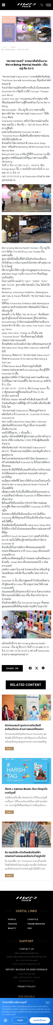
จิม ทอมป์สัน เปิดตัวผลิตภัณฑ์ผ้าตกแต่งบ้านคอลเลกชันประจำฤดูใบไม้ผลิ (25, 856)
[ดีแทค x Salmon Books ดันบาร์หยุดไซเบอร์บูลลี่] (26, 771)
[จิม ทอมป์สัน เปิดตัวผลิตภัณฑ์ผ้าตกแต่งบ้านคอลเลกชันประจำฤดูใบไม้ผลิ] (26, 834)
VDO (30, 928)
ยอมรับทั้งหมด (40, 1020)
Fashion (12, 924)
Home (4, 47)
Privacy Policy (26, 986)
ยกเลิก (20, 1020)
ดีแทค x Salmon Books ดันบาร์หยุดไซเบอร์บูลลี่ (26, 791)
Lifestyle (33, 919)
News (13, 47)
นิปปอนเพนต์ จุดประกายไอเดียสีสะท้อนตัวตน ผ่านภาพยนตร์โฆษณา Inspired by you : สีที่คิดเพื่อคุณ (24, 729)
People (12, 919)
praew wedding (36, 924)
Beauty (12, 928)
